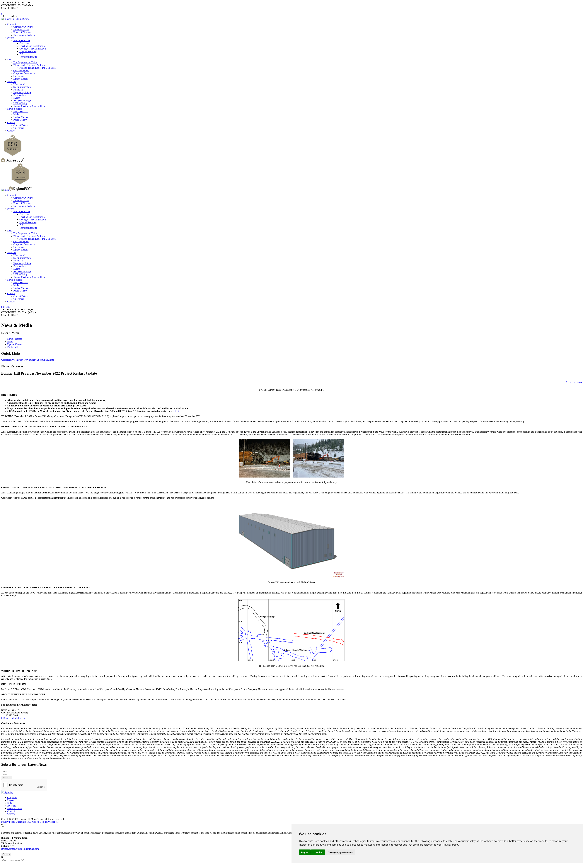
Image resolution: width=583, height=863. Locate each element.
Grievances (18, 76)
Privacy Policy (451, 844)
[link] (451, 844)
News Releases (20, 111)
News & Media (14, 108)
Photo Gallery (20, 119)
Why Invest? (19, 84)
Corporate (12, 24)
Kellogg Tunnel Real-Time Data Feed (37, 68)
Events (16, 98)
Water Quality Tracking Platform (29, 65)
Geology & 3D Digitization (32, 48)
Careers (11, 130)
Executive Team (21, 29)
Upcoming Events (45, 359)
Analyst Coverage (22, 100)
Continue (6, 854)
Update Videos (20, 117)
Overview (24, 43)
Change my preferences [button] (340, 852)
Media (16, 114)
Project (10, 37)
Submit (5, 777)
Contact (11, 122)
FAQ (29, 821)
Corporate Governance (24, 73)
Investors (11, 81)
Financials (18, 89)
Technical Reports (28, 57)
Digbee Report (20, 78)
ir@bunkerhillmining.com (13, 718)
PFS (21, 54)
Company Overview (23, 27)
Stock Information (22, 87)
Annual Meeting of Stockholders (29, 106)
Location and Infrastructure (32, 46)
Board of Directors (22, 32)
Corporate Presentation (12, 359)
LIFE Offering (20, 103)
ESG (9, 59)
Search (6, 306)
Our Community (21, 70)
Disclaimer (21, 821)
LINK (176, 411)
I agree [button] (304, 852)
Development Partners (24, 35)
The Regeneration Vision (25, 62)
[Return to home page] (15, 19)
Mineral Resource (27, 51)
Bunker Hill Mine (21, 40)
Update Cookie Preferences (45, 821)
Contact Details (20, 125)
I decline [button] (318, 852)
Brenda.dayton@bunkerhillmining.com (20, 849)
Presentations (19, 95)
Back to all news (574, 382)
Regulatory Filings (22, 92)
